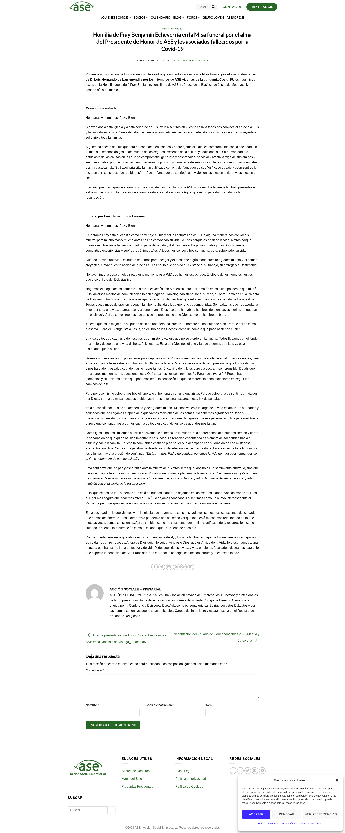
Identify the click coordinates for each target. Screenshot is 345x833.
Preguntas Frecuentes (137, 786)
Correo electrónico (160, 705)
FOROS (192, 17)
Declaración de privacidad (295, 823)
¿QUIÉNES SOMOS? (114, 17)
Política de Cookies (189, 786)
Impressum (317, 823)
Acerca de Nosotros (136, 771)
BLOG (177, 17)
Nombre (92, 705)
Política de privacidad (190, 778)
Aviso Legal (183, 771)
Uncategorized (172, 28)
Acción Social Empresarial (191, 60)
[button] (337, 780)
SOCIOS (139, 17)
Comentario (95, 670)
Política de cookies (268, 823)
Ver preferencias (321, 814)
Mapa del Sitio (132, 778)
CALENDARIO (161, 17)
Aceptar (256, 814)
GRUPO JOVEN (213, 17)
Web (208, 705)
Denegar (286, 814)
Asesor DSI (235, 17)
